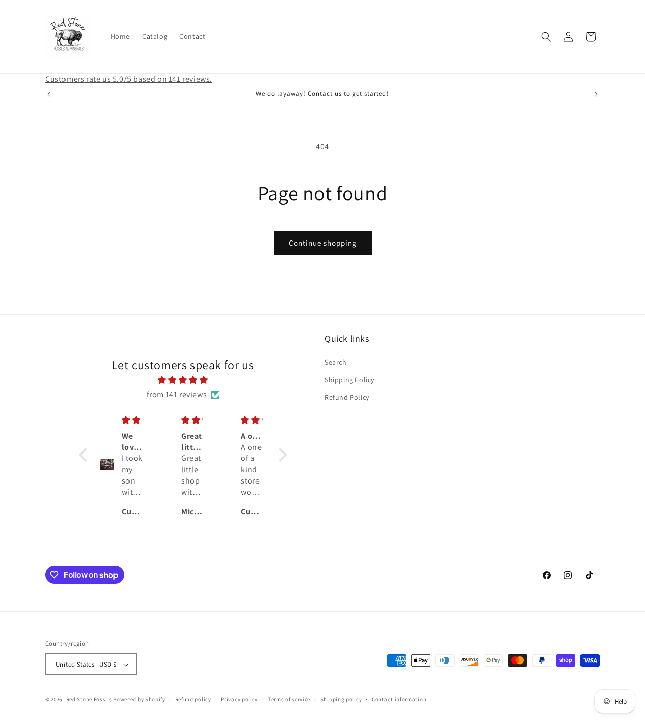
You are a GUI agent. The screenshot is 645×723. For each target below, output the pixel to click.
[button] (546, 37)
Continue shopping (323, 243)
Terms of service (289, 699)
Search (336, 362)
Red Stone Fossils (90, 699)
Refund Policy (347, 397)
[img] (183, 380)
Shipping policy (341, 699)
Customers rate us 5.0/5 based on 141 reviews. (128, 79)
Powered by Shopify (139, 699)
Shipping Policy (349, 379)
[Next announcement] (596, 94)
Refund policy (193, 699)
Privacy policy (239, 699)
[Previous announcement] (49, 94)
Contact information (399, 699)
